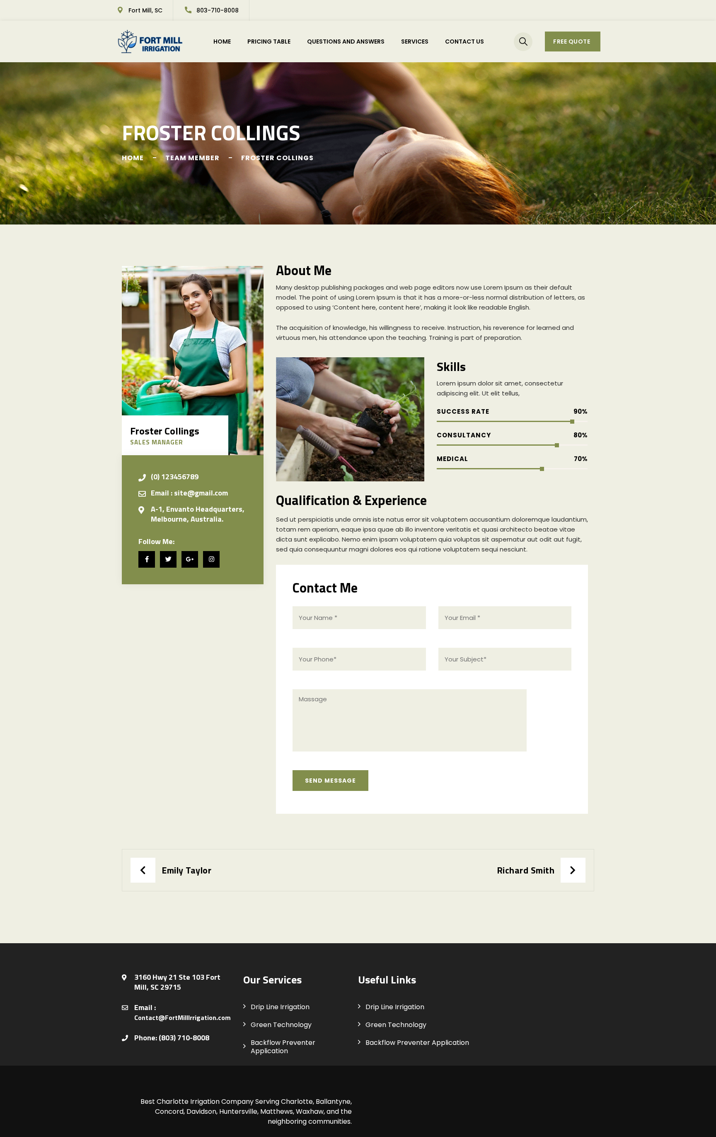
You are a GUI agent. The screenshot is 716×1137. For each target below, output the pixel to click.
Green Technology (281, 1025)
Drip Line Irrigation (280, 1007)
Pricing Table (268, 41)
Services (414, 41)
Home (222, 41)
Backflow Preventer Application (283, 1047)
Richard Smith (526, 870)
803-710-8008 (217, 10)
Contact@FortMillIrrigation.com (182, 1017)
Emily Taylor (186, 870)
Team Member (192, 158)
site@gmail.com (201, 492)
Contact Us (464, 41)
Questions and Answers (346, 41)
